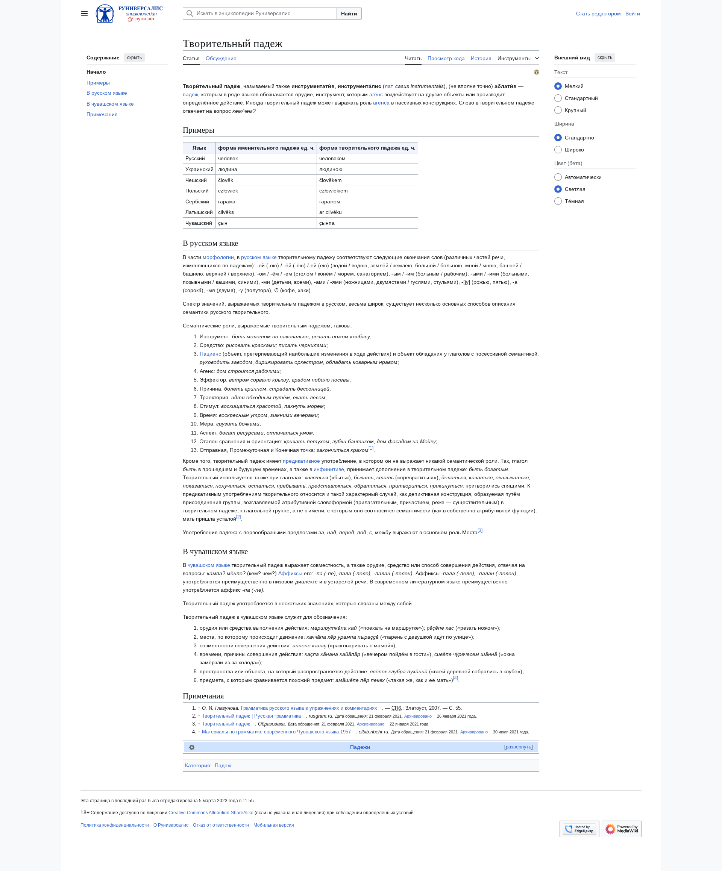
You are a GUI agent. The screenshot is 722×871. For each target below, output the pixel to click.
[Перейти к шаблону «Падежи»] (191, 747)
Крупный (575, 110)
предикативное (301, 461)
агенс (376, 94)
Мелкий (574, 86)
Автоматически (583, 177)
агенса (381, 103)
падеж (190, 94)
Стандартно (579, 137)
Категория (197, 765)
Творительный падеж (226, 724)
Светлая (575, 189)
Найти (349, 14)
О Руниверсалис (170, 825)
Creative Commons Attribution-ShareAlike (210, 812)
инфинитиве (329, 469)
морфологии (218, 257)
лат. (389, 86)
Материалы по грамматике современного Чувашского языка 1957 (276, 732)
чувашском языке (209, 565)
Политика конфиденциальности (114, 825)
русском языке (259, 257)
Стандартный (581, 98)
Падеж (223, 765)
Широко (574, 149)
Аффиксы (290, 573)
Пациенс (210, 354)
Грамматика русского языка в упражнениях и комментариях (309, 708)
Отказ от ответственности (221, 825)
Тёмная (574, 201)
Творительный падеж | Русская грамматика (251, 716)
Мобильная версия (273, 825)
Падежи (360, 747)
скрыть (134, 57)
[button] (84, 14)
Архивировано (418, 716)
